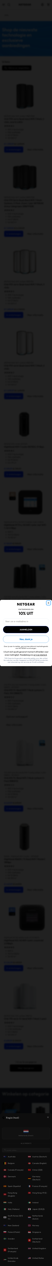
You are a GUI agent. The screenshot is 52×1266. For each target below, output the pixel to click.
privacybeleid (40, 655)
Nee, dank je (26, 639)
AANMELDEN (26, 629)
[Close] (48, 603)
